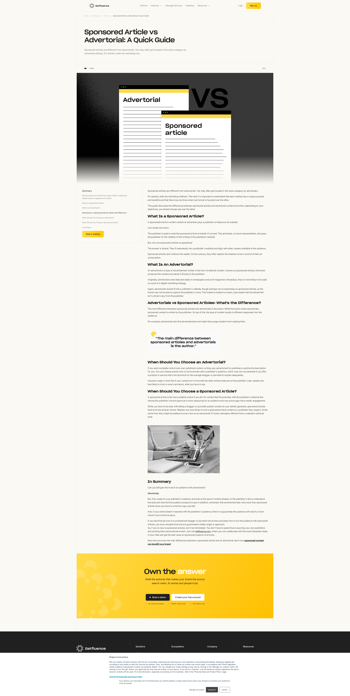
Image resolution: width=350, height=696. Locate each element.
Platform (144, 5)
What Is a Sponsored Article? (93, 203)
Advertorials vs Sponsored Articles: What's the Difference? (104, 213)
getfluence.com (203, 531)
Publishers (189, 5)
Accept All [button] (212, 689)
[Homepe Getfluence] (107, 5)
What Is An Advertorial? (91, 208)
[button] (156, 5)
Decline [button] (225, 689)
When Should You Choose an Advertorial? (98, 218)
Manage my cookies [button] (196, 689)
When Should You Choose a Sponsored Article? (100, 222)
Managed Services (174, 5)
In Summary (86, 227)
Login (240, 5)
